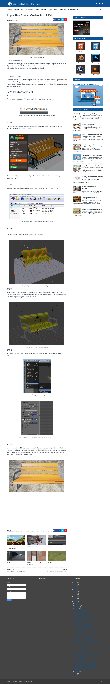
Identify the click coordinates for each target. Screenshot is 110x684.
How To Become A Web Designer (92, 134)
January (77, 671)
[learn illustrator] (95, 75)
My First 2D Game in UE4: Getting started (14, 547)
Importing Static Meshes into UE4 (84, 636)
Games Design (52, 9)
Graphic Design (41, 9)
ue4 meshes (26, 531)
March (77, 608)
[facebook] (97, 3)
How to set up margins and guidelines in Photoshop (88, 655)
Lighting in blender (80, 652)
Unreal (33, 531)
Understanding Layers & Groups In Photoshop (87, 641)
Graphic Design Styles (88, 145)
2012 (75, 676)
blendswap (27, 99)
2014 (75, 673)
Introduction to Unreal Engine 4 (83, 648)
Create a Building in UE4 (81, 612)
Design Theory (19, 9)
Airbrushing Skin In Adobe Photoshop (85, 627)
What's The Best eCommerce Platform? (86, 84)
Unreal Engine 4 (48, 531)
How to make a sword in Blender (83, 614)
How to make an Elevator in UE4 (83, 622)
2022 (75, 589)
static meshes (15, 531)
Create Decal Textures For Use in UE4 (85, 629)
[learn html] (80, 51)
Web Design (29, 9)
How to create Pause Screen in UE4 (84, 617)
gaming (9, 531)
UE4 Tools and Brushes (81, 615)
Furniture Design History (89, 114)
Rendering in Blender (80, 647)
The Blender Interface (81, 626)
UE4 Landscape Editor (54, 562)
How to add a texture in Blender (83, 654)
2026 (75, 582)
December (78, 603)
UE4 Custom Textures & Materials (34, 563)
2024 (75, 586)
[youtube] (102, 3)
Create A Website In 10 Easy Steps (92, 155)
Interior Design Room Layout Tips (92, 176)
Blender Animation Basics (81, 659)
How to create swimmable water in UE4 (85, 640)
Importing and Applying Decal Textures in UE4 (87, 633)
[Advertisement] (37, 514)
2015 (75, 601)
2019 (75, 594)
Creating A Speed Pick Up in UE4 (83, 620)
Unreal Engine (39, 531)
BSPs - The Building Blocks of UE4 (84, 624)
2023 (75, 587)
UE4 (22, 531)
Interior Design (73, 9)
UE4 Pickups (10, 562)
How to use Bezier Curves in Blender (84, 661)
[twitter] (99, 3)
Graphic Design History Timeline (92, 209)
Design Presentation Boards (90, 166)
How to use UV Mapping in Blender (84, 668)
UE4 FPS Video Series (33, 547)
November (78, 605)
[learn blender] (80, 63)
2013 (75, 674)
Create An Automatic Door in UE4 (84, 650)
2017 (75, 598)
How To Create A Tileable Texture (84, 638)
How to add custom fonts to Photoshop (85, 664)
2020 (75, 593)
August (77, 607)
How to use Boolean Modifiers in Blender (86, 669)
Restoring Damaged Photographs (84, 631)
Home (10, 9)
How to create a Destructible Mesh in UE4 (86, 643)
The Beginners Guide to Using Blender (85, 634)
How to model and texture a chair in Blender (86, 657)
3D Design (63, 9)
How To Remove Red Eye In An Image (85, 666)
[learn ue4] (80, 75)
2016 (75, 600)
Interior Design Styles (88, 124)
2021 (75, 591)
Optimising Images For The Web (83, 645)
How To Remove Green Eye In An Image (85, 662)
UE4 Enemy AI (52, 547)
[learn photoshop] (95, 63)
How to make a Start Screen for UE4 (84, 619)
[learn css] (95, 51)
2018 (75, 596)
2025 (75, 584)
